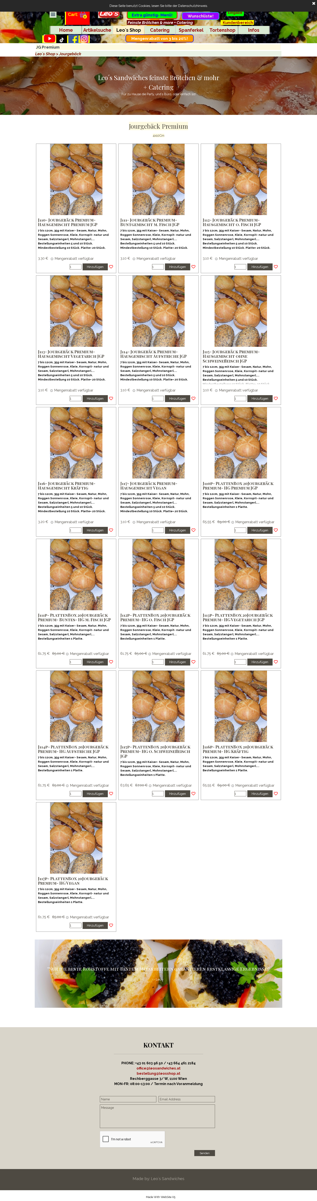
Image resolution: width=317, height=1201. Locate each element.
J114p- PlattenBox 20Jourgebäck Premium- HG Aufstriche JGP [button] (73, 749)
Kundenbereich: (238, 22)
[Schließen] (314, 3)
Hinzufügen (95, 267)
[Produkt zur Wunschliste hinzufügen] (111, 267)
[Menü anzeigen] (53, 14)
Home (66, 30)
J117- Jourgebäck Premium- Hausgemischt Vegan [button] (148, 486)
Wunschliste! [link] (200, 16)
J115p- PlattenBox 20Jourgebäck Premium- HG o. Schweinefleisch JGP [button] (155, 751)
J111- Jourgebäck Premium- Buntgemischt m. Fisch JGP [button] (149, 222)
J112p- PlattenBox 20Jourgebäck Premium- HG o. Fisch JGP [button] (155, 617)
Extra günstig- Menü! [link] (152, 15)
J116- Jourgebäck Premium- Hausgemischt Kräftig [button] (66, 486)
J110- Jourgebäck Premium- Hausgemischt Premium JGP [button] (67, 222)
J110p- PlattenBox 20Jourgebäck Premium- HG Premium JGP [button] (238, 486)
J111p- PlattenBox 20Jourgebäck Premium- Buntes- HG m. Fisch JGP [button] (74, 617)
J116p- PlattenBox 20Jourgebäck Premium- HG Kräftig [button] (238, 749)
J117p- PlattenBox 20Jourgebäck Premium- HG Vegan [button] (73, 881)
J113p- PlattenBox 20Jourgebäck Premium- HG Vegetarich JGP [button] (238, 617)
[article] (76, 208)
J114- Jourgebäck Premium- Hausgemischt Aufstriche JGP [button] (153, 354)
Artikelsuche (97, 30)
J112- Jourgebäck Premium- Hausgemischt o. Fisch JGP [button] (232, 222)
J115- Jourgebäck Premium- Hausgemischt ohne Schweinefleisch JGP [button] (231, 356)
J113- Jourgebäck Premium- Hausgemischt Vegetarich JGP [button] (71, 354)
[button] (158, 1073)
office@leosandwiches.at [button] (158, 1068)
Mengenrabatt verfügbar (74, 259)
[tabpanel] (160, 22)
